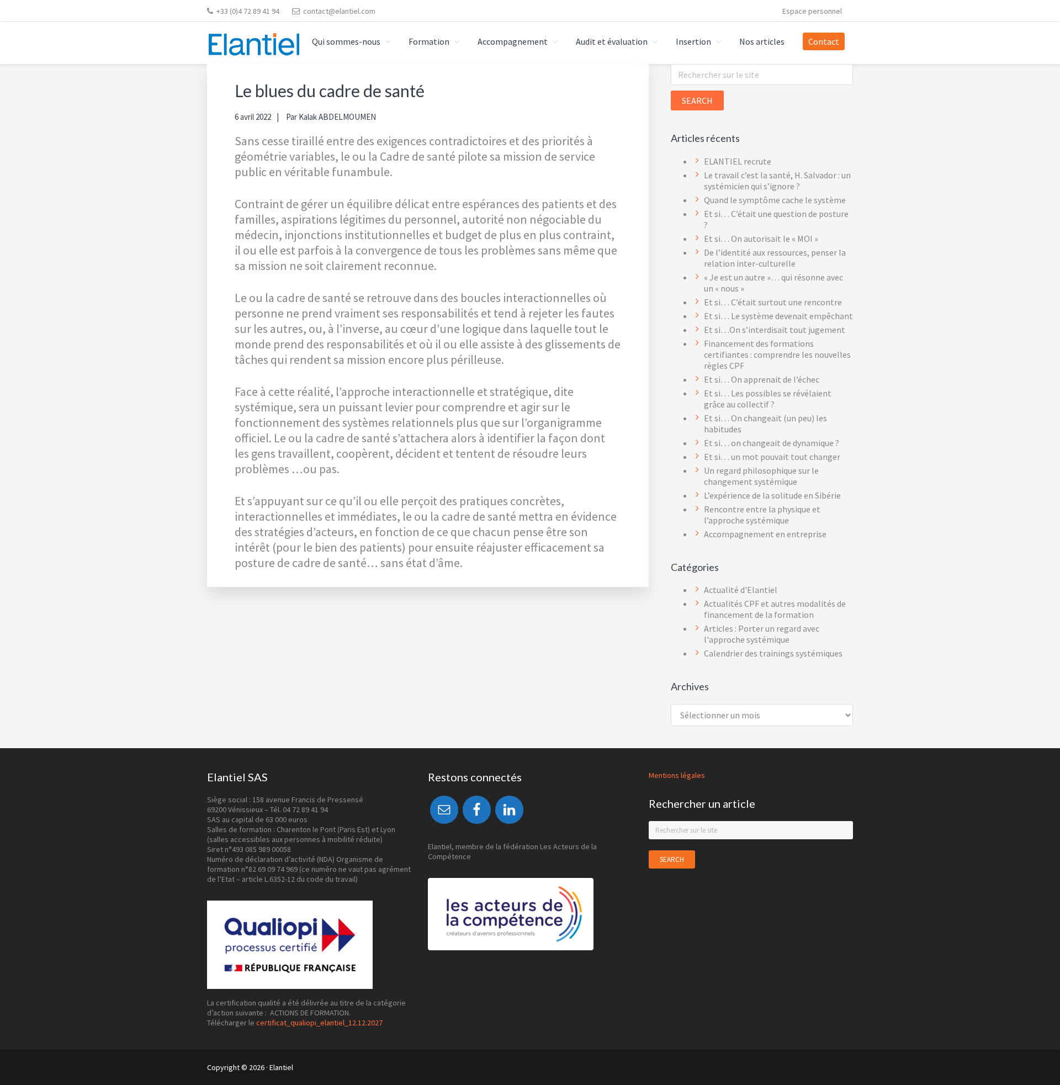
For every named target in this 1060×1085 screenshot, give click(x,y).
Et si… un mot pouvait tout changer (772, 456)
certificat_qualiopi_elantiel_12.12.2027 (319, 1023)
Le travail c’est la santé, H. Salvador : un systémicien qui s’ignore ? (777, 181)
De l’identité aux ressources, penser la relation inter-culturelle (775, 258)
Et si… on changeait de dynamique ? (771, 442)
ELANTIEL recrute (737, 161)
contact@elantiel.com (339, 11)
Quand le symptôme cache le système (775, 199)
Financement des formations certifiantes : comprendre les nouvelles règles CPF (777, 354)
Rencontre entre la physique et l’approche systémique (762, 515)
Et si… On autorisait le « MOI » (761, 238)
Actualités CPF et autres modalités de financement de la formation (775, 609)
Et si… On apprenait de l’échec (761, 379)
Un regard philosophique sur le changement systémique (761, 476)
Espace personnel (812, 11)
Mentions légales (677, 775)
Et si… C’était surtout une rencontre (773, 302)
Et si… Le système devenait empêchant (778, 315)
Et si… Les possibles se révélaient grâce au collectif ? (767, 399)
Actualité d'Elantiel (740, 589)
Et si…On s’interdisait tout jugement (774, 329)
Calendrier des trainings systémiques (773, 653)
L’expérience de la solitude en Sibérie (772, 495)
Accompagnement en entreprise (765, 533)
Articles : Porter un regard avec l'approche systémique (761, 634)
